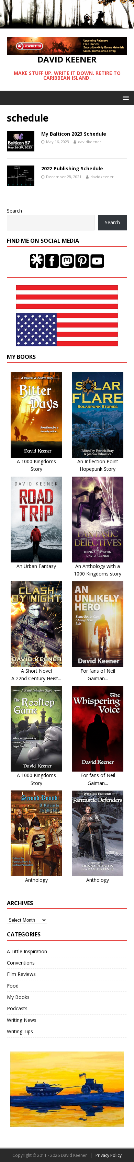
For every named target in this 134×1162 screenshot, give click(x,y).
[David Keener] (67, 24)
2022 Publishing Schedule (72, 168)
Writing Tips (20, 1031)
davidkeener (89, 141)
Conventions (21, 962)
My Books (18, 997)
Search (14, 210)
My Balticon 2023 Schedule (73, 133)
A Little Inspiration (27, 951)
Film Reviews (21, 974)
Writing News (21, 1020)
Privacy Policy (109, 1155)
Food (13, 985)
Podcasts (17, 1008)
